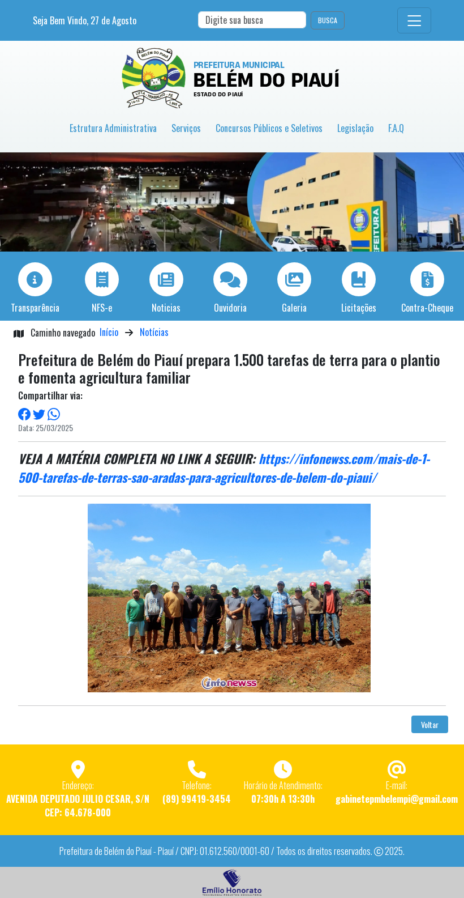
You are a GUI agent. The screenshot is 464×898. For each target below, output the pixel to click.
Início (109, 332)
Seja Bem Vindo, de (84, 20)
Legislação (355, 128)
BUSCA (327, 20)
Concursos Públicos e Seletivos (269, 128)
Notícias (154, 332)
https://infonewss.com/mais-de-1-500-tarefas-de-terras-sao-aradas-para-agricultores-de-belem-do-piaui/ (223, 467)
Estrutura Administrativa (113, 128)
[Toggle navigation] (414, 20)
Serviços (186, 128)
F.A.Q (396, 128)
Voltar (430, 724)
